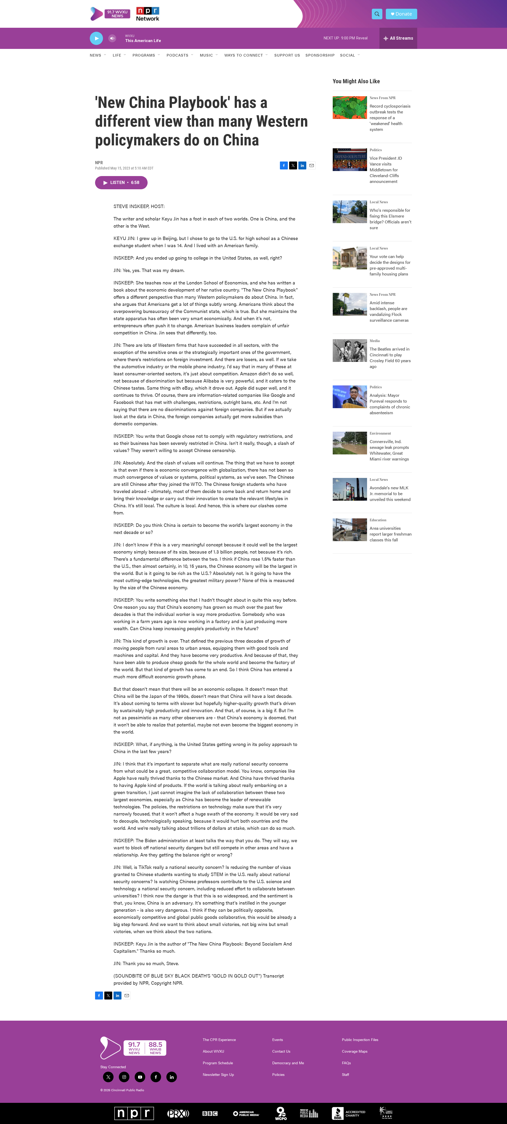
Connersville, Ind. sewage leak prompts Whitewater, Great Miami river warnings (389, 450)
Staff (345, 1074)
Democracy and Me (288, 1063)
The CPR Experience (219, 1040)
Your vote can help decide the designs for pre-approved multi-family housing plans (390, 265)
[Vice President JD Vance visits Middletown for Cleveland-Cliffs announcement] (350, 159)
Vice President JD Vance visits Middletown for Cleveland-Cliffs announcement (386, 169)
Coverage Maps (355, 1051)
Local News (379, 202)
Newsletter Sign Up (218, 1074)
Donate (404, 14)
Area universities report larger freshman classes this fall (391, 534)
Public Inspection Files (360, 1040)
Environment (380, 433)
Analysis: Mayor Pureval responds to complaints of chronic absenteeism (390, 404)
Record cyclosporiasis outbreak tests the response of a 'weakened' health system (390, 117)
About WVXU (213, 1051)
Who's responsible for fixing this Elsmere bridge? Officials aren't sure (390, 219)
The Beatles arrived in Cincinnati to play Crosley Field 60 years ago (390, 357)
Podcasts (178, 55)
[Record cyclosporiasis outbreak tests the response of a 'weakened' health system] (350, 107)
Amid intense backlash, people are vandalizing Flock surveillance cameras (389, 311)
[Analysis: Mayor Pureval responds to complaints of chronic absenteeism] (350, 396)
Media (375, 341)
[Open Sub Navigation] (105, 55)
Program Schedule (218, 1063)
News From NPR (383, 98)
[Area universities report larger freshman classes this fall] (350, 529)
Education (378, 520)
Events (277, 1040)
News (95, 55)
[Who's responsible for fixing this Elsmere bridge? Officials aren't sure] (350, 211)
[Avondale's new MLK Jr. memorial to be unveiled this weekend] (350, 489)
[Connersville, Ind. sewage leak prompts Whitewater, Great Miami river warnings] (350, 443)
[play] (96, 38)
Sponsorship (320, 55)
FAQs (346, 1063)
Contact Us (281, 1051)
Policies (278, 1074)
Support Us (287, 55)
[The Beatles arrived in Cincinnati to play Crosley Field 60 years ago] (350, 350)
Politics (376, 150)
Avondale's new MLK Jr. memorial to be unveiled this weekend (390, 493)
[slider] (120, 38)
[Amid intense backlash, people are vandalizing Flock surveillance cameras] (350, 304)
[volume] (112, 38)
